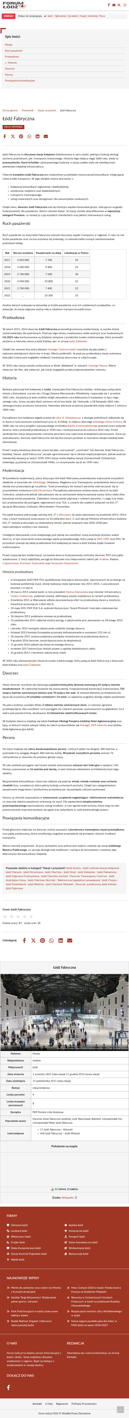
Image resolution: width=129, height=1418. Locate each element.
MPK (106, 539)
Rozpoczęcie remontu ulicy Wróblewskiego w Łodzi (96, 1313)
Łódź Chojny (109, 880)
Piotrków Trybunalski (32, 563)
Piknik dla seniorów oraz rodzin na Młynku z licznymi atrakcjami (36, 1289)
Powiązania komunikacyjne (20, 80)
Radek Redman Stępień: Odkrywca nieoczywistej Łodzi (31, 1323)
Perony (9, 75)
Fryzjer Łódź (18, 1242)
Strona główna (10, 110)
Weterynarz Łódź (21, 1236)
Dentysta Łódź (19, 1225)
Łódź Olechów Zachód (54, 876)
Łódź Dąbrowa (14, 888)
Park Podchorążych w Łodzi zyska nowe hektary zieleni (34, 1313)
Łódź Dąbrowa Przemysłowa (22, 876)
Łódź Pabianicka (106, 872)
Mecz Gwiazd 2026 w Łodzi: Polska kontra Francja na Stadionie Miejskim (96, 1289)
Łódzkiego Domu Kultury (107, 421)
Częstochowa (10, 563)
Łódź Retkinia (36, 884)
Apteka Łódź (76, 1225)
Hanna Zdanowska (77, 592)
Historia (12, 63)
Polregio (85, 725)
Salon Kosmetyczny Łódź (83, 1242)
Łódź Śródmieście (16, 884)
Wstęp (8, 45)
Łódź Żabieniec (32, 665)
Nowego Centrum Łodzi (61, 349)
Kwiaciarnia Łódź (79, 1231)
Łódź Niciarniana (42, 490)
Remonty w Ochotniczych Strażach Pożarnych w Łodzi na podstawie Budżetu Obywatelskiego (95, 1301)
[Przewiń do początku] (120, 1409)
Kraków (104, 559)
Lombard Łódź (19, 1231)
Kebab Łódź (17, 1259)
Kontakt (71, 1357)
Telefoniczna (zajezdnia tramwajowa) (78, 880)
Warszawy (65, 514)
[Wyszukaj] (119, 5)
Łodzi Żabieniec (78, 341)
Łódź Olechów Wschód (41, 880)
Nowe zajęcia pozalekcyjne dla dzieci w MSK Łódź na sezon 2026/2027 (94, 1323)
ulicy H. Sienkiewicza (68, 417)
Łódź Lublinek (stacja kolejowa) (101, 868)
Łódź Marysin (14, 872)
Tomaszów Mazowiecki (64, 563)
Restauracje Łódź (78, 1254)
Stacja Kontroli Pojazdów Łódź (29, 1254)
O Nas (49, 1403)
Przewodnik (28, 110)
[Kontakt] (113, 5)
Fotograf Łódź (77, 1236)
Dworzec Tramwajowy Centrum (88, 876)
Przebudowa (12, 56)
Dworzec (10, 68)
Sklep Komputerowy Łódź (26, 1248)
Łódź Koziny (74, 868)
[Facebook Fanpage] (108, 5)
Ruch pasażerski (14, 51)
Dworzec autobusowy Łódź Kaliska (95, 884)
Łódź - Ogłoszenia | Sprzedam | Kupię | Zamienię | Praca (76, 16)
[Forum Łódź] (14, 5)
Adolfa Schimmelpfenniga (82, 426)
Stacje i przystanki (47, 110)
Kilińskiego (39, 482)
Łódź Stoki (70, 872)
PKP (99, 539)
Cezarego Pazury (97, 365)
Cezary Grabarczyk (22, 596)
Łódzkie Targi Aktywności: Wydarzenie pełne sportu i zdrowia (33, 1299)
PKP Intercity (99, 725)
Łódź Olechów (53, 872)
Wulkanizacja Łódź (79, 1248)
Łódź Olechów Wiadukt (59, 884)
